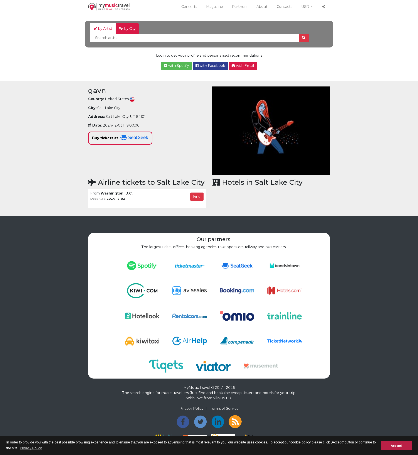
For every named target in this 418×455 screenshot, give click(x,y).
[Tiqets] (166, 366)
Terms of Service (224, 408)
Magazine (214, 7)
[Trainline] (284, 315)
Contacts (284, 7)
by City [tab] (129, 29)
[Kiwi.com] (142, 290)
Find (197, 197)
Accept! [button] (396, 445)
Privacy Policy (192, 408)
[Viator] (213, 366)
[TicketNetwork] (284, 340)
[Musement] (261, 366)
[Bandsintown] (284, 265)
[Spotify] (142, 265)
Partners (239, 7)
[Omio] (237, 315)
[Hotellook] (142, 315)
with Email (244, 66)
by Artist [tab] (104, 29)
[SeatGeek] (237, 265)
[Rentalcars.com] (189, 315)
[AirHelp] (189, 340)
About (262, 7)
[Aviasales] (189, 290)
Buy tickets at (105, 138)
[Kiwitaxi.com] (142, 340)
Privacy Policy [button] (31, 448)
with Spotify (178, 66)
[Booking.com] (237, 290)
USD (305, 7)
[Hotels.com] (284, 290)
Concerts (189, 7)
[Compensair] (237, 340)
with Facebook (212, 66)
